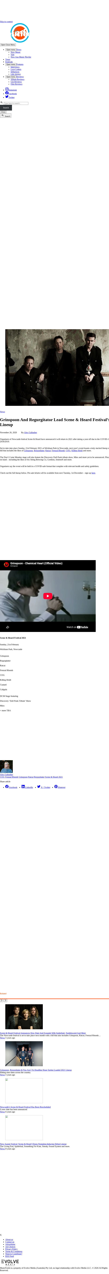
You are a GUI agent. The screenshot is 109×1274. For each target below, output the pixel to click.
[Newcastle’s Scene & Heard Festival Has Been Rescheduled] (24, 1102)
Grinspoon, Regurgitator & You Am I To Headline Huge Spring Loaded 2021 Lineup (36, 1070)
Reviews (20, 77)
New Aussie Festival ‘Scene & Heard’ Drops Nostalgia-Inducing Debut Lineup (33, 1144)
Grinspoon (28, 450)
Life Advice (16, 74)
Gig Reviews (16, 82)
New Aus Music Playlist (21, 57)
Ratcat (48, 450)
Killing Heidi (77, 450)
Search (6, 108)
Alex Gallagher (30, 432)
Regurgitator (39, 450)
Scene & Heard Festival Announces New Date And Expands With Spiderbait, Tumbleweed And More (43, 1033)
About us (9, 1239)
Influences (15, 72)
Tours (7, 59)
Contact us (9, 1242)
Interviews (15, 67)
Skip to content (6, 21)
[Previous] (1, 1000)
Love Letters (16, 69)
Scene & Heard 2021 (54, 777)
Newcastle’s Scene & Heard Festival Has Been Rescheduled (25, 1107)
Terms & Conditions (13, 1251)
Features (19, 64)
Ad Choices (10, 1247)
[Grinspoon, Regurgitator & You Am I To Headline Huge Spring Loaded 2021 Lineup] (24, 1065)
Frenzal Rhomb (58, 450)
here (93, 473)
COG (68, 450)
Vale (12, 54)
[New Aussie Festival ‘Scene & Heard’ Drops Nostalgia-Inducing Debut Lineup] (24, 1139)
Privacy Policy (11, 1249)
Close (3, 112)
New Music (15, 52)
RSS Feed (9, 1256)
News (18, 49)
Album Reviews (17, 79)
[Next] (5, 1000)
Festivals (9, 62)
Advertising (10, 1244)
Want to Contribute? (13, 1254)
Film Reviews (16, 84)
